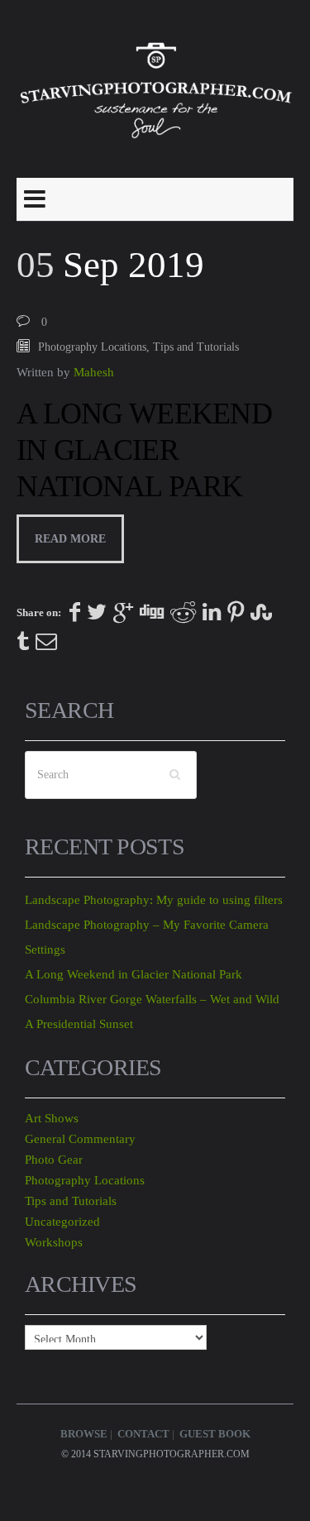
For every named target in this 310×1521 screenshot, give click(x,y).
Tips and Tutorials (196, 347)
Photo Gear (54, 1159)
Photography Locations (92, 347)
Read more (70, 539)
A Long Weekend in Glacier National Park (144, 450)
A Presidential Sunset (79, 1024)
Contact (143, 1434)
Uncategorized (62, 1221)
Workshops (54, 1242)
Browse (83, 1434)
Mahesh (94, 372)
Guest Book (214, 1434)
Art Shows (52, 1118)
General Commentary (80, 1139)
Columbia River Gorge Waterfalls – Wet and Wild (152, 999)
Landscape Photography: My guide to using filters (154, 899)
